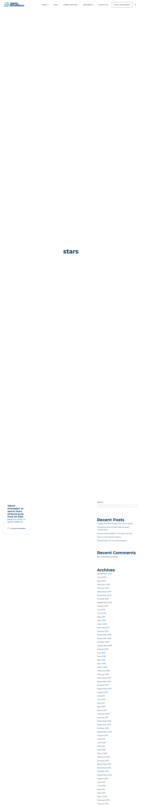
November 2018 (104, 638)
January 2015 (103, 804)
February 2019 (103, 628)
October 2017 (103, 685)
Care (55, 5)
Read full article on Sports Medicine (16, 520)
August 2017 (102, 692)
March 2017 (102, 710)
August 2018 (102, 649)
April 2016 (101, 750)
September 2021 (104, 574)
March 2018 (102, 667)
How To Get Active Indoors (109, 537)
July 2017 (101, 696)
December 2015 (104, 764)
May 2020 (101, 581)
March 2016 (102, 753)
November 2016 (104, 725)
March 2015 (102, 796)
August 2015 (102, 778)
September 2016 (104, 732)
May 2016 (101, 746)
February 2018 (103, 671)
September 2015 (104, 775)
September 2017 (104, 689)
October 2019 (103, 599)
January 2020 (103, 588)
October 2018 (103, 642)
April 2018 (101, 663)
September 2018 (104, 646)
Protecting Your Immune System (112, 541)
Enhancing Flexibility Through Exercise (114, 533)
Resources (87, 5)
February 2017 (103, 714)
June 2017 (101, 699)
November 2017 (104, 681)
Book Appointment (122, 5)
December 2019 (104, 592)
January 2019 (103, 631)
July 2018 (101, 653)
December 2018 (104, 635)
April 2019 (101, 620)
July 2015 (101, 782)
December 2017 (104, 678)
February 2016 (103, 757)
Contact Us (103, 5)
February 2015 (103, 800)
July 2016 (101, 739)
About (44, 5)
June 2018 (101, 656)
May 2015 (101, 789)
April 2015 (101, 793)
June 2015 (101, 786)
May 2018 (101, 660)
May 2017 (101, 703)
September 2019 (104, 602)
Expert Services (70, 5)
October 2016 (103, 728)
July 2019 (101, 610)
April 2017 (101, 707)
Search (100, 502)
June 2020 (101, 577)
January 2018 (103, 674)
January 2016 (103, 761)
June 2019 (101, 613)
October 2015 (103, 771)
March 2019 (102, 624)
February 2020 (103, 584)
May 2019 (101, 617)
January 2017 (103, 717)
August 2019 (102, 606)
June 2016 (101, 743)
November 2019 (104, 595)
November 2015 (104, 768)
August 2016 (102, 735)
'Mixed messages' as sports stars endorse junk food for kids (15, 511)
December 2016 (104, 721)
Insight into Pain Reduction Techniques (115, 523)
